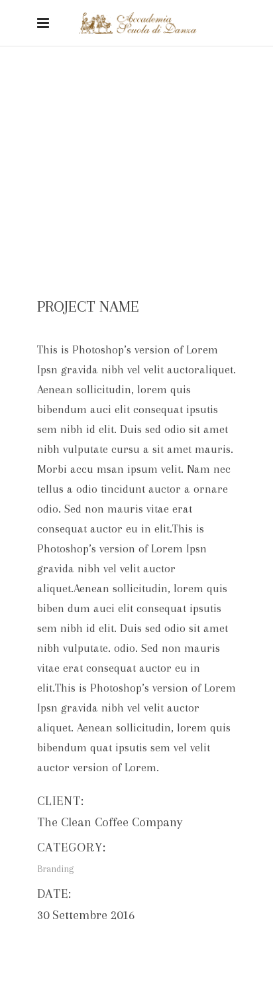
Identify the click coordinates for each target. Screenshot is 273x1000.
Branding (121, 113)
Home (77, 113)
